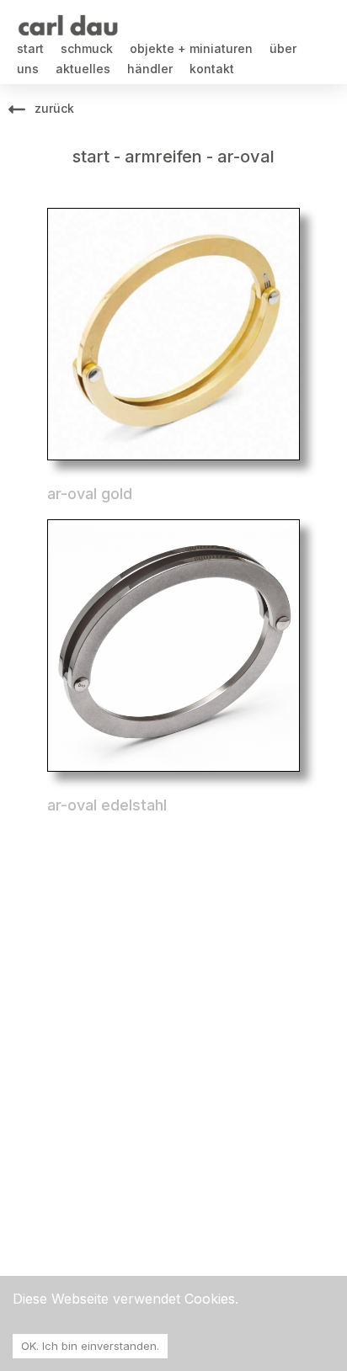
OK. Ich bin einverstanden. (90, 1345)
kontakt (212, 68)
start (30, 48)
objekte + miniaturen (191, 48)
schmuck (87, 48)
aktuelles (83, 68)
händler (150, 68)
